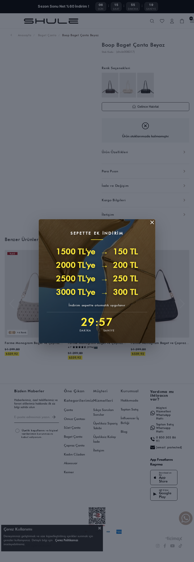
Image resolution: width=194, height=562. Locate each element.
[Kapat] (152, 222)
